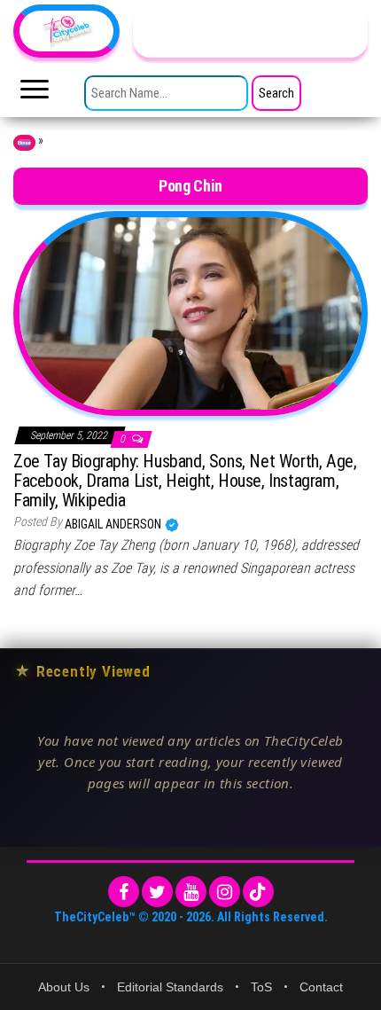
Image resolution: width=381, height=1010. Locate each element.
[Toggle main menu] (34, 94)
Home (24, 142)
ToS (261, 987)
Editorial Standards (170, 987)
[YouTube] (190, 891)
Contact (321, 987)
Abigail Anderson (114, 524)
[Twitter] (157, 891)
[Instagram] (224, 891)
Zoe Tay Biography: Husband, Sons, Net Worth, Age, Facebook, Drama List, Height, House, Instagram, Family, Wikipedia (184, 480)
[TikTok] (258, 891)
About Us (63, 987)
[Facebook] (123, 891)
